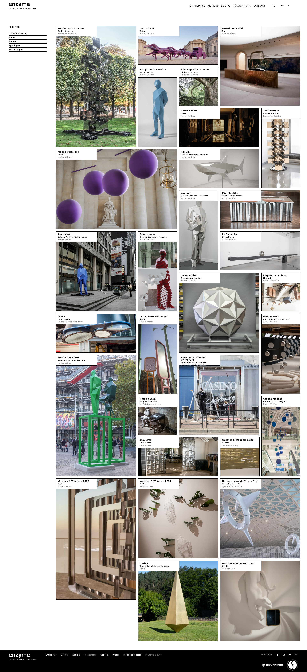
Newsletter (267, 655)
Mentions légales (132, 655)
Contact (259, 6)
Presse (116, 655)
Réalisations (242, 6)
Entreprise (197, 6)
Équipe (226, 6)
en (282, 6)
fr (288, 6)
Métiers (213, 6)
